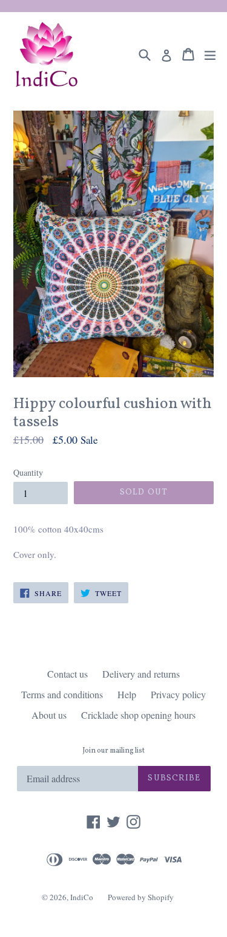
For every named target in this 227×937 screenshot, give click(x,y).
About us (49, 714)
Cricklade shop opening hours (138, 714)
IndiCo (81, 897)
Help (126, 694)
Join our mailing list (113, 751)
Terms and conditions (62, 694)
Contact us (67, 673)
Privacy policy (178, 694)
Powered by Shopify (141, 897)
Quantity (28, 472)
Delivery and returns (141, 673)
